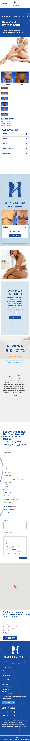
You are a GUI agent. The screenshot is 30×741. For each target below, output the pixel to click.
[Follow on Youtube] (3, 715)
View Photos (15, 235)
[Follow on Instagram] (7, 711)
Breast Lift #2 (15, 232)
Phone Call (8, 482)
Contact (5, 684)
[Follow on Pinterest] (14, 711)
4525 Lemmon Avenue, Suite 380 (15, 662)
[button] (15, 586)
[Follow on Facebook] (3, 711)
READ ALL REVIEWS (15, 362)
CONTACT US (9, 702)
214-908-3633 (10, 638)
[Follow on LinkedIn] (11, 711)
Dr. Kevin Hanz (12, 299)
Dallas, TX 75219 (15, 663)
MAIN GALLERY (6, 17)
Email (6, 486)
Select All (6, 489)
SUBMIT (23, 558)
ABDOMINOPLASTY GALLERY (19, 17)
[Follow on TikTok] (14, 715)
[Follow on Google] (7, 715)
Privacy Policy (21, 739)
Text (6, 484)
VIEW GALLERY (15, 317)
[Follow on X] (11, 715)
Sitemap (27, 739)
